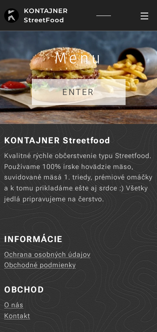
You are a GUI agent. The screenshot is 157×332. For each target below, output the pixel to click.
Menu (144, 15)
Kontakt (17, 316)
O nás (13, 305)
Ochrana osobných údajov (47, 254)
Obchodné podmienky (40, 265)
